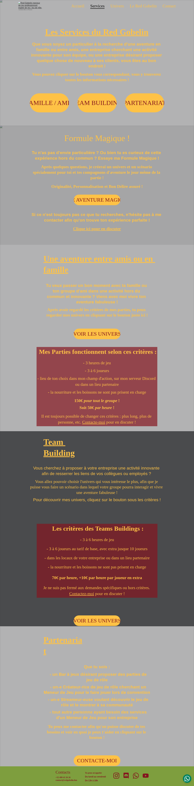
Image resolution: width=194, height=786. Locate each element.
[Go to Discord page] (126, 776)
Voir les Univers (97, 334)
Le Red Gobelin (143, 6)
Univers (117, 6)
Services (97, 6)
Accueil (77, 6)
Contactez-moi (81, 593)
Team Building (97, 102)
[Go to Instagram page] (116, 776)
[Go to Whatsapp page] (136, 776)
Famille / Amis (49, 102)
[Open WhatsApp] (187, 778)
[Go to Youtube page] (146, 776)
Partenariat (144, 102)
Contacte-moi (93, 422)
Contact (169, 6)
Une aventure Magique (97, 200)
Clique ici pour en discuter (97, 228)
